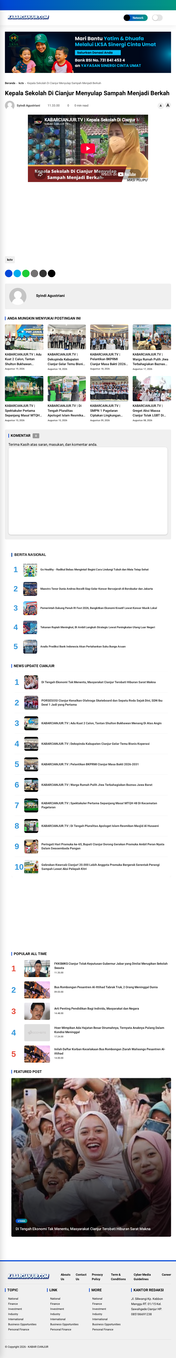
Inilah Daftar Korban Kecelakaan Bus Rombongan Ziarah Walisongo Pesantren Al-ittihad (109, 1051)
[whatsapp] (26, 273)
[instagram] (20, 5)
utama (21, 1221)
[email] (43, 273)
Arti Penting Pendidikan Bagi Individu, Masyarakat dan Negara (96, 1008)
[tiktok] (33, 5)
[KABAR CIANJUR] (28, 21)
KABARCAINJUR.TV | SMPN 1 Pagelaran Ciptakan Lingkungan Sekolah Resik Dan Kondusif (105, 411)
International (15, 1319)
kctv (21, 83)
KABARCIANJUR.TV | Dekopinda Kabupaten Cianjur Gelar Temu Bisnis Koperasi (66, 359)
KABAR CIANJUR (38, 1346)
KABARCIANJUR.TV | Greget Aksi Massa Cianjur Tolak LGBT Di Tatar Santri (148, 411)
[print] (34, 273)
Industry (13, 1314)
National (13, 1298)
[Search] (169, 5)
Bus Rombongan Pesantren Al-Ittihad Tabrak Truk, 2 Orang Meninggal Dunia (106, 987)
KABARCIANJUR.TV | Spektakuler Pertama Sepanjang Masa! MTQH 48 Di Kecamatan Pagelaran (22, 411)
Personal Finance (18, 1329)
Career (166, 1274)
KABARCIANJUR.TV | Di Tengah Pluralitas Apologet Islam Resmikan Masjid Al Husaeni (66, 411)
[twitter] (13, 5)
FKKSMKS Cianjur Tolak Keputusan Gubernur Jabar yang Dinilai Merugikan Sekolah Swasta (111, 966)
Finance (13, 1303)
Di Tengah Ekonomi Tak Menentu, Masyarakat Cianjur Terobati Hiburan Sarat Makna (98, 682)
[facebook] (7, 5)
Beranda (10, 83)
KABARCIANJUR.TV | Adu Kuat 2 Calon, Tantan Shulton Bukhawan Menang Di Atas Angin (23, 359)
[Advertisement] (88, 218)
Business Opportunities (22, 1324)
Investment (15, 1309)
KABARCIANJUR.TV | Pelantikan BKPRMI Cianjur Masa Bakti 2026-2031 (108, 359)
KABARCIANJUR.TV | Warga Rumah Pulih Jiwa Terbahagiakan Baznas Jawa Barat (150, 359)
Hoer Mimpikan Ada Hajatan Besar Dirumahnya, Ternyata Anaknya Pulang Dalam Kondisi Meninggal (109, 1030)
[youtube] (26, 5)
